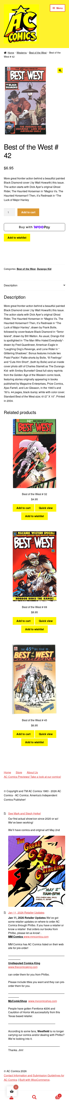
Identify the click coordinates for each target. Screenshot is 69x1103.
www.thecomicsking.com (23, 967)
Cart (53, 1094)
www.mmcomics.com (36, 936)
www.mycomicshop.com (42, 1001)
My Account (11, 1097)
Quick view (46, 508)
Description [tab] (10, 285)
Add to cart (28, 212)
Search (34, 1097)
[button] (60, 70)
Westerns (22, 52)
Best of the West (38, 52)
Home (11, 52)
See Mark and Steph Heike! (24, 813)
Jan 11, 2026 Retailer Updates (26, 912)
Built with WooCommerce (34, 1080)
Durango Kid (44, 268)
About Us (32, 772)
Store (19, 772)
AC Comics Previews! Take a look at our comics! (32, 777)
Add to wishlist (17, 237)
